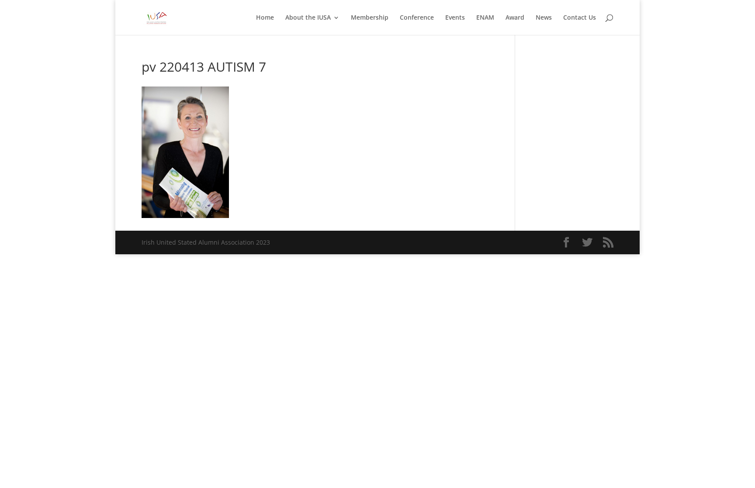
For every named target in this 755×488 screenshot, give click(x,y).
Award (515, 17)
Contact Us (579, 17)
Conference (417, 17)
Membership (369, 17)
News (544, 17)
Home (265, 17)
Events (455, 17)
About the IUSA (308, 17)
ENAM (485, 17)
